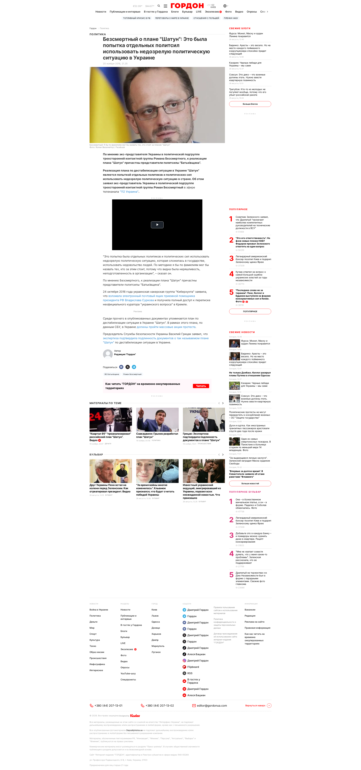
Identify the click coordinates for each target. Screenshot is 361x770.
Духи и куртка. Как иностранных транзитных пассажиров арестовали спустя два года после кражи (249, 428)
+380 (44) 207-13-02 (160, 705)
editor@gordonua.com (212, 705)
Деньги (108, 444)
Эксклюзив (212, 11)
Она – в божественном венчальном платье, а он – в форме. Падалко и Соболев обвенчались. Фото (251, 503)
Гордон (93, 28)
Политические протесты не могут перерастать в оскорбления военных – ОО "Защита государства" (249, 415)
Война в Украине (99, 609)
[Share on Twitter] (128, 367)
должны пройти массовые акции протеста (166, 327)
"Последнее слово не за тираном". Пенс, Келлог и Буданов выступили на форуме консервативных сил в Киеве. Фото (253, 296)
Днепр (155, 640)
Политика (104, 28)
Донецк (156, 627)
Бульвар (187, 11)
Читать (201, 386)
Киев (154, 609)
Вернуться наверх (255, 705)
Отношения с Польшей (206, 18)
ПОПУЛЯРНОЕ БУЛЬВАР (245, 491)
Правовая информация (257, 627)
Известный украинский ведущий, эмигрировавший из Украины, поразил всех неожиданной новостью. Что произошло (202, 491)
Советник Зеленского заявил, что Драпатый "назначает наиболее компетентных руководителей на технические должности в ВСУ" (253, 222)
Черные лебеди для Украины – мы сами (245, 64)
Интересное (96, 670)
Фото (228, 11)
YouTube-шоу (128, 673)
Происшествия (204, 444)
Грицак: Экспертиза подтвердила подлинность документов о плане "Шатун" (202, 437)
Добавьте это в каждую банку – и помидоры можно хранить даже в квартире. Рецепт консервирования (253, 537)
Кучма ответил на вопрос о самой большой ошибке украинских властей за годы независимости (251, 276)
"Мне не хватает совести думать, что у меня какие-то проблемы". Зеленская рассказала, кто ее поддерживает (251, 557)
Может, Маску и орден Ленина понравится (246, 35)
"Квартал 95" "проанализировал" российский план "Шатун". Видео (110, 437)
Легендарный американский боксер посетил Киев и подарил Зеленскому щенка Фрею (253, 259)
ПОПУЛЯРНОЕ (238, 209)
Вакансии (250, 609)
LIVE (199, 11)
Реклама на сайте (254, 621)
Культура (95, 640)
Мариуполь (158, 646)
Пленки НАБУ (231, 18)
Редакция (250, 615)
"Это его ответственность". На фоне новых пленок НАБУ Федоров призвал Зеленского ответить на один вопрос (253, 242)
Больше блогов (250, 104)
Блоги (175, 11)
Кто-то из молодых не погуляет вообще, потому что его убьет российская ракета (247, 92)
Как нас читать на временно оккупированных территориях (255, 638)
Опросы (252, 11)
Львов (155, 615)
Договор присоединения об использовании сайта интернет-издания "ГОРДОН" (225, 638)
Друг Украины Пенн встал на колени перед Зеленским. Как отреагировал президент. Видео (110, 488)
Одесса (156, 621)
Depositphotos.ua (134, 730)
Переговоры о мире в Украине (172, 18)
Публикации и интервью (125, 11)
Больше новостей (250, 483)
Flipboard (193, 666)
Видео (239, 11)
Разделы (125, 604)
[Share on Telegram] (134, 367)
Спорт (93, 633)
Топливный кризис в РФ (136, 18)
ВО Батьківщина (112, 374)
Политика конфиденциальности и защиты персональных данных (225, 623)
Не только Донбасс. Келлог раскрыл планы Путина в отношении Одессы (250, 374)
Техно (93, 646)
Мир (92, 627)
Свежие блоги (239, 28)
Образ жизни (97, 652)
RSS (189, 673)
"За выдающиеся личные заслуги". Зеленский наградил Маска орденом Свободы (249, 460)
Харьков (156, 633)
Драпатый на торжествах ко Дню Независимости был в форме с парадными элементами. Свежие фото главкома (251, 578)
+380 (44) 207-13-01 (108, 705)
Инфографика (97, 664)
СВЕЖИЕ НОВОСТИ (242, 332)
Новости (100, 11)
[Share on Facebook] (121, 367)
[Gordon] (187, 6)
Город (155, 604)
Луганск (156, 652)
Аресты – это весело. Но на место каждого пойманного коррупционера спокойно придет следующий (249, 49)
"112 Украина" (129, 191)
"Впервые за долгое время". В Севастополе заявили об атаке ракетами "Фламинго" (247, 474)
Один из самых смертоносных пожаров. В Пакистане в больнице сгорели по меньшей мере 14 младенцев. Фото (250, 444)
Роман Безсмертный (132, 374)
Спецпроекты (128, 679)
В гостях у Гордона (156, 11)
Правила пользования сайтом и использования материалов (225, 610)
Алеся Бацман (196, 654)
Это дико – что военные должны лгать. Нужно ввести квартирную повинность (247, 77)
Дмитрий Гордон (198, 609)
